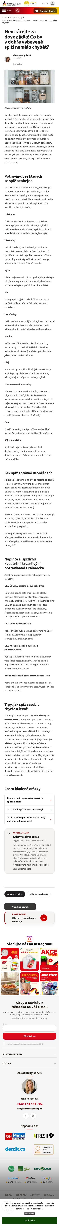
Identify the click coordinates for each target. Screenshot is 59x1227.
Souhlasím (29, 1220)
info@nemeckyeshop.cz (29, 1108)
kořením (25, 447)
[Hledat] (17, 10)
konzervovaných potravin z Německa (23, 411)
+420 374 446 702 (29, 1104)
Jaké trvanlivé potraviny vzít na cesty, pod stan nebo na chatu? (29, 819)
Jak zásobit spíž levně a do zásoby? (29, 809)
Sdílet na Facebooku (38, 894)
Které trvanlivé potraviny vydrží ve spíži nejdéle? (29, 799)
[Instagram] (33, 1116)
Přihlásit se (29, 1036)
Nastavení (29, 1214)
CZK (44, 3)
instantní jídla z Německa (24, 751)
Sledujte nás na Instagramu (30, 944)
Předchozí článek (20, 906)
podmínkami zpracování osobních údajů (29, 1044)
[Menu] (4, 10)
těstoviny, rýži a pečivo (24, 251)
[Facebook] (26, 1116)
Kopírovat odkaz (15, 894)
